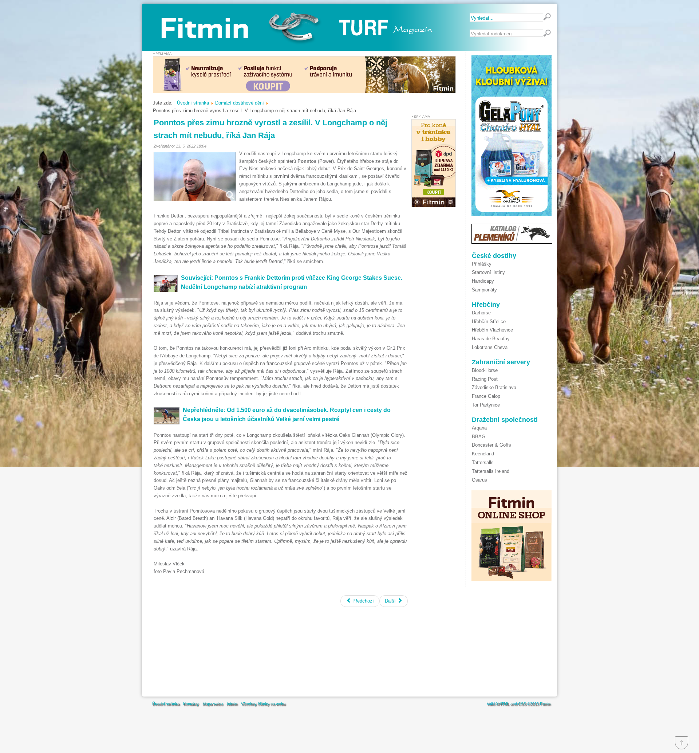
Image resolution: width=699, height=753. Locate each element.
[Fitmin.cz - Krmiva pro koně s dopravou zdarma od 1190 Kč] (433, 205)
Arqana (479, 428)
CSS (522, 704)
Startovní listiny (488, 272)
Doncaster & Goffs (491, 445)
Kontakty (191, 704)
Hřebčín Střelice (489, 321)
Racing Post (485, 379)
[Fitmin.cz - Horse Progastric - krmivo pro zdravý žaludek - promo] (304, 91)
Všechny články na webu (263, 704)
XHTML (502, 704)
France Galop (486, 396)
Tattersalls (483, 462)
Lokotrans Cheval (490, 347)
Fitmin (545, 704)
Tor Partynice (486, 405)
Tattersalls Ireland (490, 471)
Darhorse (481, 312)
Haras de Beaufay (491, 338)
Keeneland (483, 453)
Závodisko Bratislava (494, 387)
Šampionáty (484, 290)
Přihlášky (481, 264)
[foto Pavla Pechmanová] (195, 176)
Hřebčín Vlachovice (492, 330)
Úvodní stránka (165, 704)
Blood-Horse (485, 370)
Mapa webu (212, 704)
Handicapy (483, 281)
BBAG (478, 436)
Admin (231, 704)
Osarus (479, 480)
